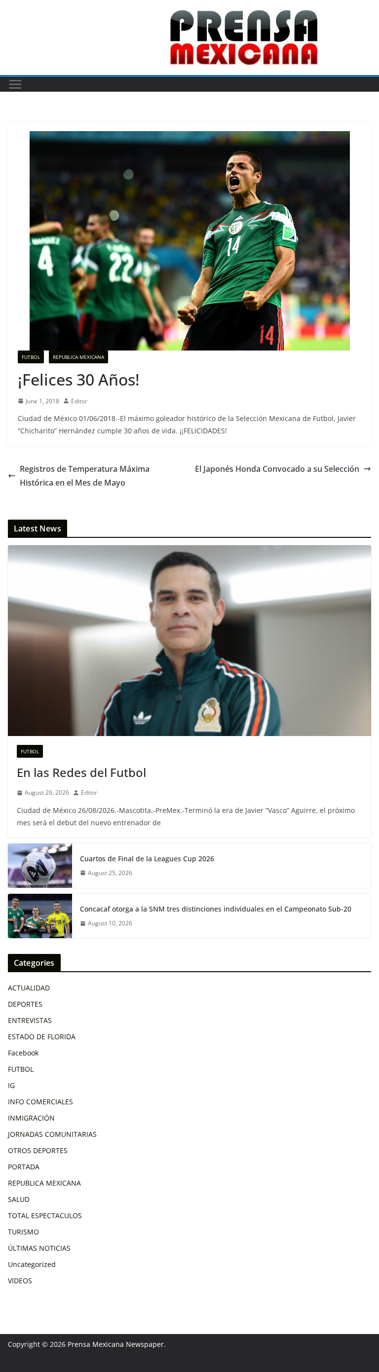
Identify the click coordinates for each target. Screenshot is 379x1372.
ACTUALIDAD (29, 987)
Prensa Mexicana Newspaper (116, 1344)
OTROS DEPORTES (38, 1150)
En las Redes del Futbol (81, 772)
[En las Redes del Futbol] (189, 640)
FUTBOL (31, 356)
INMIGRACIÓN (31, 1118)
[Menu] (15, 84)
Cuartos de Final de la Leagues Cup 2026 (147, 858)
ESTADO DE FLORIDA (42, 1036)
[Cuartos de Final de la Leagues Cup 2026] (40, 866)
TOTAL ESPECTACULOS (45, 1215)
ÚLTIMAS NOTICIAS (39, 1248)
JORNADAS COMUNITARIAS (52, 1134)
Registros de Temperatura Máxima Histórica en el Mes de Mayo (85, 476)
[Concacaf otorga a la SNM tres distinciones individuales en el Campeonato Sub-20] (40, 916)
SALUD (19, 1199)
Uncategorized (32, 1264)
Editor (79, 401)
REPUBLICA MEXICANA (78, 356)
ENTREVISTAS (30, 1020)
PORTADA (23, 1166)
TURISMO (23, 1231)
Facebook (23, 1052)
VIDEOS (20, 1280)
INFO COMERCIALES (40, 1101)
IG (11, 1085)
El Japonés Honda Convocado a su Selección (277, 468)
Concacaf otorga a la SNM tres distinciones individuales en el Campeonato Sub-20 (215, 909)
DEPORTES (25, 1004)
